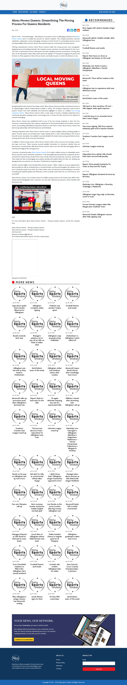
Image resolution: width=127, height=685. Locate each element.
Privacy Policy (60, 663)
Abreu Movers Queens (39, 152)
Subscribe (99, 669)
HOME (15, 12)
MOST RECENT (23, 12)
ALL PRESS (33, 12)
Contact (58, 668)
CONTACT (42, 12)
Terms (58, 660)
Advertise (59, 666)
